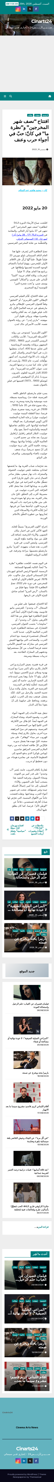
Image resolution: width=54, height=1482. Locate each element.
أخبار (44, 931)
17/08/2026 (38, 1386)
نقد (9, 869)
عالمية (28, 869)
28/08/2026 (37, 1285)
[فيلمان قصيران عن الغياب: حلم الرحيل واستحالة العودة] (27, 992)
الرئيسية (45, 115)
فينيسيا (15, 931)
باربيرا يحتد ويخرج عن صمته (30, 940)
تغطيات (37, 115)
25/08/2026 (37, 1318)
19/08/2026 (38, 1352)
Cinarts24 (41, 21)
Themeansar (36, 1477)
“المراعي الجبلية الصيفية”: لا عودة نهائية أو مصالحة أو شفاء (27, 909)
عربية (22, 869)
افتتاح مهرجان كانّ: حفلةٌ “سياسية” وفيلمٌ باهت (18, 829)
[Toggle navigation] (5, 96)
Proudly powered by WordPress (23, 1474)
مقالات (30, 115)
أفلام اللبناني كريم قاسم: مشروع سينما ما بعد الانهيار (28, 1381)
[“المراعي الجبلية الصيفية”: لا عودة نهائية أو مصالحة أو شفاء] (27, 1025)
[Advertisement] (27, 64)
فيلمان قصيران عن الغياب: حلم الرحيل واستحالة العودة (27, 877)
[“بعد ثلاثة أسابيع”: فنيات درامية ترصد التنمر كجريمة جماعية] (27, 1158)
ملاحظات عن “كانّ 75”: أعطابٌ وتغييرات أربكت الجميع (36, 829)
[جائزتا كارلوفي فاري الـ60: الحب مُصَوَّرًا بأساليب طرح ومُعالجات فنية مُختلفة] (27, 1192)
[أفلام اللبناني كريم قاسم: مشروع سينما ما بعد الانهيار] (27, 1092)
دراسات (29, 1368)
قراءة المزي (43, 1226)
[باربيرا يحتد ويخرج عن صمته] (27, 1060)
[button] (10, 96)
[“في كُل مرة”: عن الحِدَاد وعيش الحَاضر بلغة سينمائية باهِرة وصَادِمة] (27, 1126)
